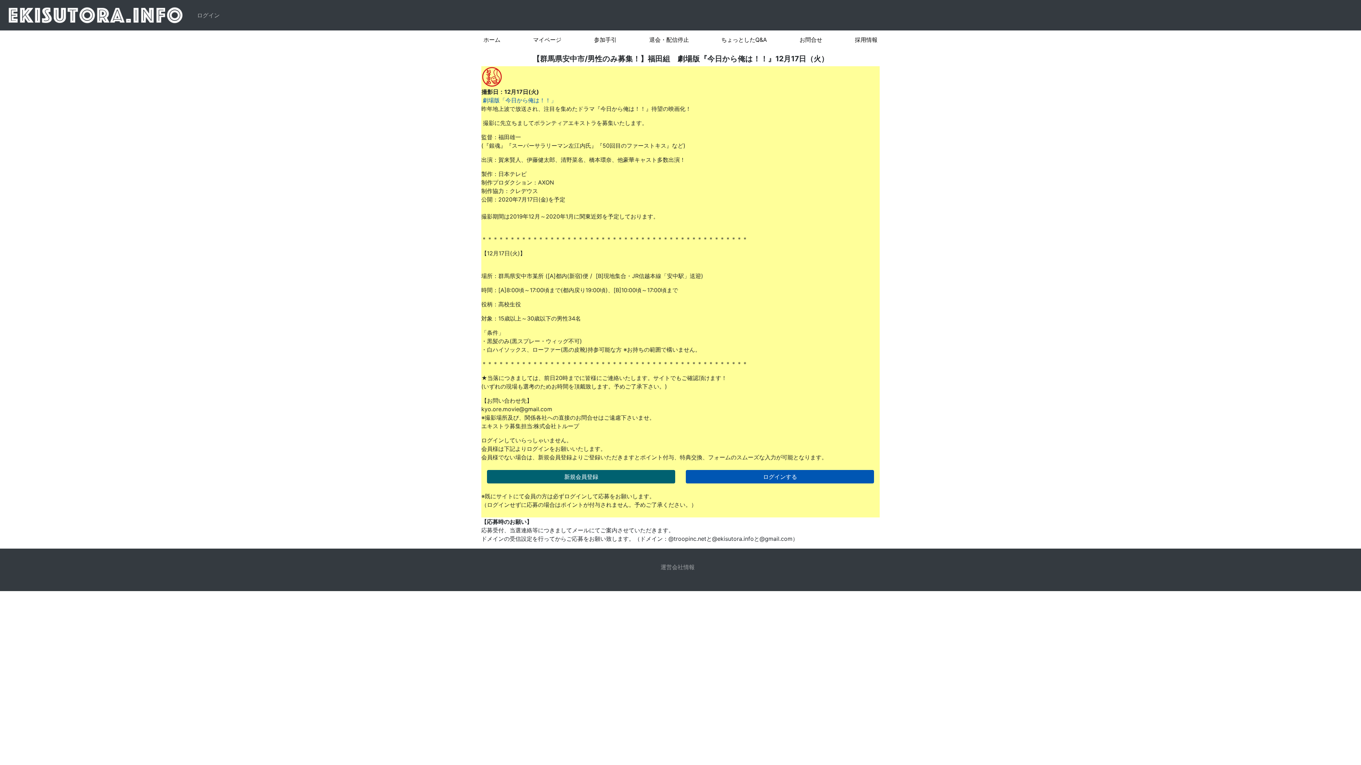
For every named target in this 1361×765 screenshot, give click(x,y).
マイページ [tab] (547, 39)
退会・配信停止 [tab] (669, 39)
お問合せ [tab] (811, 39)
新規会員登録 (581, 476)
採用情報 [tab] (866, 39)
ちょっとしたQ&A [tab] (744, 39)
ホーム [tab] (491, 39)
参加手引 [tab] (605, 39)
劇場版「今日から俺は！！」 (519, 100)
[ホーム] (97, 15)
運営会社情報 (678, 567)
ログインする (780, 476)
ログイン (208, 15)
